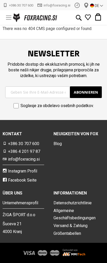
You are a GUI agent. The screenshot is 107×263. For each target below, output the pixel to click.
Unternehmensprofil (20, 202)
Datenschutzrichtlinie (73, 202)
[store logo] (26, 18)
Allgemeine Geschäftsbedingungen (75, 214)
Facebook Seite (22, 180)
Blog (58, 143)
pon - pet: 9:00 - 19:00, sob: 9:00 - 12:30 (77, 5)
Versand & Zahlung (71, 225)
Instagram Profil (22, 171)
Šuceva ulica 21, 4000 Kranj (86, 5)
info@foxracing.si (57, 5)
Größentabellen (67, 233)
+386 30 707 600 (21, 5)
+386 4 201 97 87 (24, 151)
